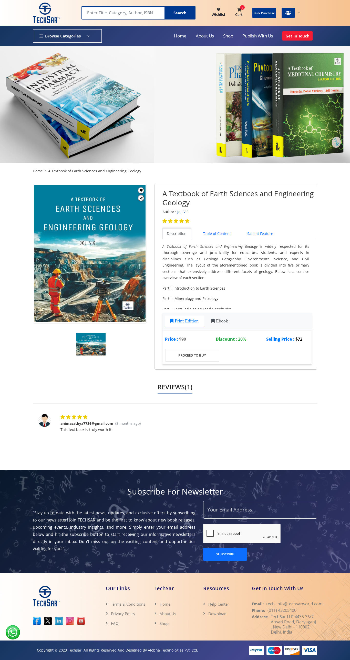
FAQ (115, 623)
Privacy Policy (123, 613)
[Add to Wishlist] (141, 190)
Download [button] (218, 613)
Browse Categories (63, 35)
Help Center (218, 604)
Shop (228, 36)
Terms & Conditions (128, 604)
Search (180, 12)
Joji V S (183, 211)
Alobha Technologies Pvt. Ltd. (173, 650)
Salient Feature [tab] (260, 233)
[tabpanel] (238, 276)
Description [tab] (177, 233)
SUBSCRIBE (225, 554)
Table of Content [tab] (217, 233)
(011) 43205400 (281, 610)
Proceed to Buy (192, 355)
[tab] (184, 322)
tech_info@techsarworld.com (294, 603)
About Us (168, 613)
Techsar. (75, 650)
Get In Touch (297, 35)
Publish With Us (257, 36)
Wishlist (218, 14)
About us (205, 36)
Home (180, 36)
